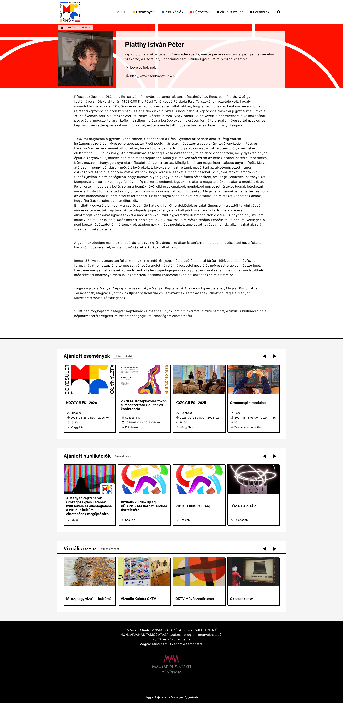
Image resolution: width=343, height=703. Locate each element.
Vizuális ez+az (231, 12)
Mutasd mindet (123, 356)
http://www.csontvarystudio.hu (153, 76)
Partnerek (261, 12)
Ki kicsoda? (85, 27)
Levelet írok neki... (144, 67)
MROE (121, 12)
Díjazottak (201, 12)
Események (145, 12)
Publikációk (174, 12)
